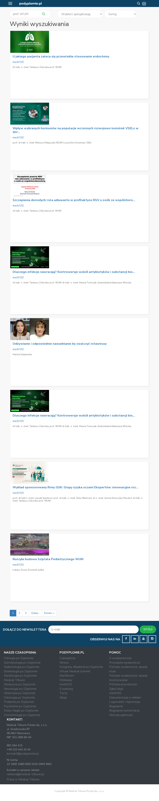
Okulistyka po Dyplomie (19, 693)
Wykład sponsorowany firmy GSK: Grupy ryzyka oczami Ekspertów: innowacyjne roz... (75, 487)
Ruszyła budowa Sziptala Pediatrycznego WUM (48, 559)
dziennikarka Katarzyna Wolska (114, 282)
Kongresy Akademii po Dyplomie (81, 667)
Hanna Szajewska (22, 354)
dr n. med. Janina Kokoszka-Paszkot (112, 498)
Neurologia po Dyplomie (20, 689)
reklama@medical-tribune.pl (25, 774)
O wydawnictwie (120, 658)
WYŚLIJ (147, 629)
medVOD (18, 62)
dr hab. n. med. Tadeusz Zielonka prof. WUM (37, 210)
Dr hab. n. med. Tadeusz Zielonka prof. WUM (37, 67)
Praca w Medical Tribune (23, 779)
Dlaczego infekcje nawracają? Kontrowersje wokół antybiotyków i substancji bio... (74, 272)
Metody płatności (121, 715)
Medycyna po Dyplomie (19, 684)
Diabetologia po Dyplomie (21, 667)
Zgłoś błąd (116, 689)
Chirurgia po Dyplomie (18, 658)
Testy (63, 693)
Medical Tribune (14, 680)
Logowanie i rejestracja (124, 702)
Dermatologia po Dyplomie (22, 663)
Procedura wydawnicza (124, 663)
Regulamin (116, 706)
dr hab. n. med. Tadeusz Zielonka (31, 282)
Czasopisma (67, 658)
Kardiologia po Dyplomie (20, 676)
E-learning (66, 689)
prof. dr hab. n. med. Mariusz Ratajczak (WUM (37, 142)
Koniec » (49, 613)
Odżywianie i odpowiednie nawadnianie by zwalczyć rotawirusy (60, 344)
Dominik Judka (36, 569)
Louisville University (74, 142)
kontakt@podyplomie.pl (23, 754)
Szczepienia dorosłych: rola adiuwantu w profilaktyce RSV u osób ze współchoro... (74, 200)
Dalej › (35, 613)
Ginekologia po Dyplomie (20, 671)
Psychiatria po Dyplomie (20, 706)
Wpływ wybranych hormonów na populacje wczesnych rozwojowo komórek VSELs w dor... (75, 130)
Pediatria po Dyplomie (19, 702)
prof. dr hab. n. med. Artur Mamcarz (73, 498)
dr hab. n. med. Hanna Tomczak (79, 282)
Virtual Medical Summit (75, 671)
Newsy (64, 663)
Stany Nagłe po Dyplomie (21, 710)
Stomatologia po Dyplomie (22, 715)
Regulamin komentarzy (124, 710)
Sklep (63, 697)
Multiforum (67, 676)
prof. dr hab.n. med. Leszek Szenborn (33, 498)
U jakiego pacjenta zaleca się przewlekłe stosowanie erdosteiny (61, 56)
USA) (88, 142)
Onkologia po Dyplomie (19, 697)
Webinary (66, 680)
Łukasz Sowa (20, 569)
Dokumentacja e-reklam (125, 697)
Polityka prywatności (123, 684)
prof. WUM (55, 282)
